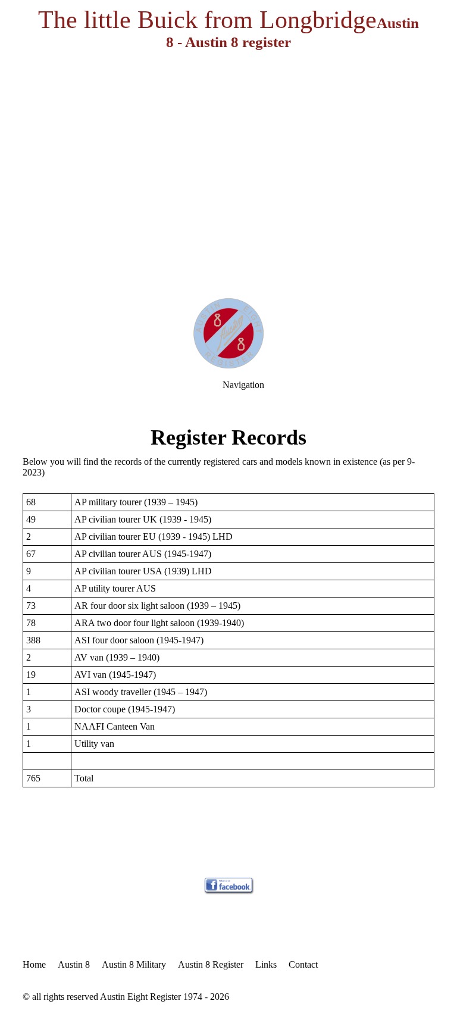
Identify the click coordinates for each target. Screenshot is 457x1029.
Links (266, 964)
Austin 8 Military (134, 964)
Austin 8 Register (210, 964)
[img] (228, 149)
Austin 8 (74, 964)
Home (34, 964)
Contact (303, 964)
